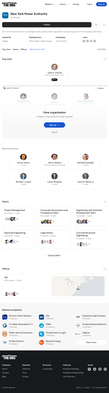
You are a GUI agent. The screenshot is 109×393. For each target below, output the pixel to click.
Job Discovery (69, 376)
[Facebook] (100, 369)
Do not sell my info (100, 388)
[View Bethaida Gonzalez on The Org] (85, 157)
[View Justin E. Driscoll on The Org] (54, 67)
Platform (48, 4)
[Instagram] (105, 369)
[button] (54, 74)
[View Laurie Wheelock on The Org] (54, 176)
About (4, 369)
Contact (5, 372)
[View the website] (94, 41)
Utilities (5, 41)
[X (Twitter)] (89, 369)
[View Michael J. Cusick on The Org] (23, 176)
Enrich (62, 4)
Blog (4, 376)
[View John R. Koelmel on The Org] (54, 157)
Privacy (87, 388)
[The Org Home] (9, 4)
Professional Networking (73, 372)
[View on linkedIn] (87, 41)
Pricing (25, 376)
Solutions (26, 369)
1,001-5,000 (61, 41)
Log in (89, 4)
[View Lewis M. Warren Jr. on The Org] (85, 176)
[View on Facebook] (91, 41)
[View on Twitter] (84, 41)
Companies (47, 369)
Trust (24, 372)
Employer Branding (71, 369)
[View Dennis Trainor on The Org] (23, 157)
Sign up (101, 4)
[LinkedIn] (94, 369)
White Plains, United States (40, 41)
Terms (78, 388)
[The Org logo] (9, 357)
